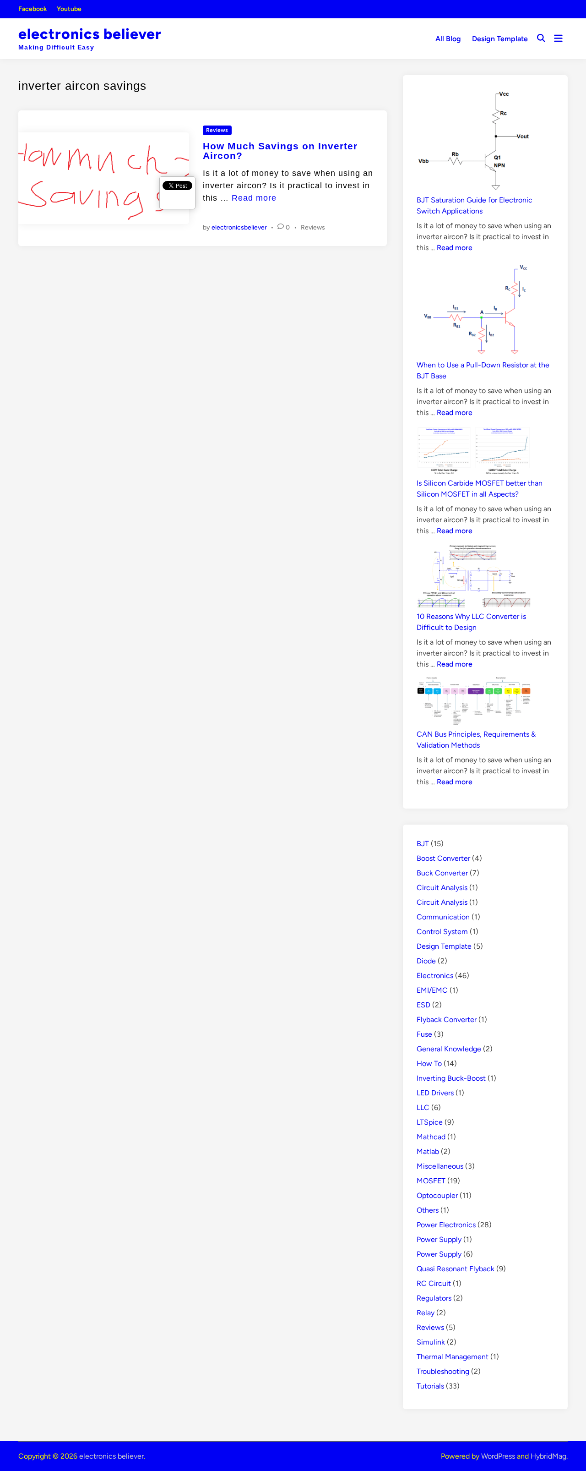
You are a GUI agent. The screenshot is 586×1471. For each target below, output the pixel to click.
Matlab (428, 1151)
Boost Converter (443, 858)
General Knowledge (449, 1048)
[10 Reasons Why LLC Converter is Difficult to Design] (474, 577)
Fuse (424, 1034)
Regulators (434, 1298)
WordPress (498, 1456)
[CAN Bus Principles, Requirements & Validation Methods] (474, 703)
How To (429, 1063)
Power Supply (439, 1239)
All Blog (448, 38)
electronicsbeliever (239, 227)
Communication (443, 917)
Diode (426, 961)
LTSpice (430, 1122)
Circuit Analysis (442, 887)
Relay (425, 1312)
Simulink (431, 1342)
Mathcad (431, 1136)
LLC (423, 1107)
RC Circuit (434, 1283)
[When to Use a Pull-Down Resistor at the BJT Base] (474, 310)
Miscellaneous (440, 1166)
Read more (254, 197)
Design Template (500, 38)
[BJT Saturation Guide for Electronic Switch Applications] (474, 141)
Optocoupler (437, 1195)
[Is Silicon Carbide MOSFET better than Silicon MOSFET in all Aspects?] (474, 452)
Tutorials (430, 1386)
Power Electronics (446, 1224)
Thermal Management (452, 1356)
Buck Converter (442, 873)
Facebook (32, 9)
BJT (423, 843)
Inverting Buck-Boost (451, 1078)
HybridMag (548, 1456)
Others (428, 1210)
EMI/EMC (432, 990)
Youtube (69, 9)
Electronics (435, 975)
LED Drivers (435, 1092)
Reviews (217, 130)
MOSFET (431, 1180)
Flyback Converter (447, 1019)
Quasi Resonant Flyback (455, 1268)
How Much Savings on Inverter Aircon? (280, 151)
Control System (442, 931)
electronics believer (90, 34)
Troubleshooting (443, 1371)
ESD (423, 1005)
